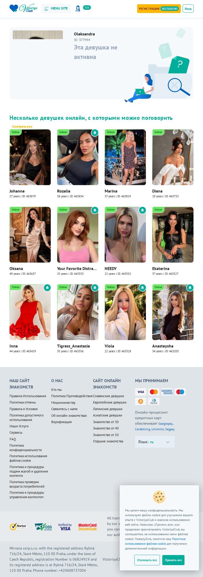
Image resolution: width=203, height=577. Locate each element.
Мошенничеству (63, 403)
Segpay (170, 429)
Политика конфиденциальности (26, 447)
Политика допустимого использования (27, 417)
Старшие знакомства (108, 441)
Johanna (17, 191)
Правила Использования (28, 396)
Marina (111, 191)
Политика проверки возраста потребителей (27, 484)
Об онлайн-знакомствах (69, 416)
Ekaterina (160, 268)
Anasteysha (162, 346)
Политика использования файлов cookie (28, 458)
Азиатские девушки (107, 415)
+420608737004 (72, 570)
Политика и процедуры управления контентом (27, 495)
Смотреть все (22, 127)
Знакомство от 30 (106, 422)
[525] (78, 8)
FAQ (13, 439)
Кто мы (56, 390)
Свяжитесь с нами (64, 409)
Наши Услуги (19, 426)
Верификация (61, 422)
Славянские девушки (108, 396)
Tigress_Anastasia (73, 346)
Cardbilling (142, 429)
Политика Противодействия (72, 396)
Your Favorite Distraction (77, 268)
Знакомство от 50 (106, 435)
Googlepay (166, 423)
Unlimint (157, 429)
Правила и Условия (24, 409)
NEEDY (111, 268)
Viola (109, 346)
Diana (157, 191)
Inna (14, 346)
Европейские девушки (109, 402)
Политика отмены (23, 402)
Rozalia (63, 191)
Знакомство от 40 (106, 428)
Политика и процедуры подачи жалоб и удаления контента (29, 471)
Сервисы (16, 433)
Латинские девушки (107, 409)
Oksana (16, 268)
